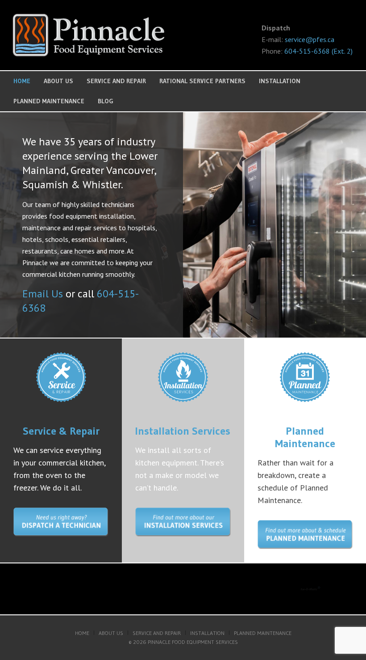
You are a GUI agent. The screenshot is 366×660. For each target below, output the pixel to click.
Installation (279, 81)
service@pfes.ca (309, 39)
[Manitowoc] (224, 589)
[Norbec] (310, 589)
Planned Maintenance (48, 101)
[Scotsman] (50, 589)
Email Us (42, 293)
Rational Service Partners (202, 81)
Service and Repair (116, 81)
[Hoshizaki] (139, 589)
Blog (105, 101)
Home (21, 81)
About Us (58, 81)
